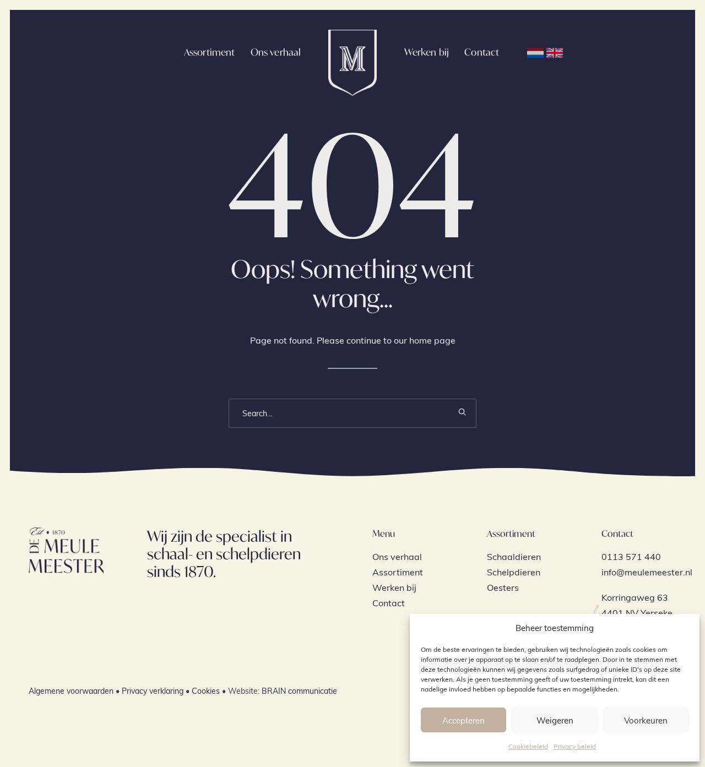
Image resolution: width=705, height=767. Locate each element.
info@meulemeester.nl (646, 572)
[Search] (352, 413)
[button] (462, 411)
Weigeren (554, 720)
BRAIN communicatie (299, 691)
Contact (481, 52)
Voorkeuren (646, 720)
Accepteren (463, 720)
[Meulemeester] (352, 52)
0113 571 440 (631, 556)
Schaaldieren (514, 556)
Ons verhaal (276, 52)
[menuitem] (209, 52)
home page (432, 340)
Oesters (503, 587)
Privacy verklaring (152, 691)
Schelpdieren (513, 572)
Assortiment (209, 52)
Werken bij (426, 52)
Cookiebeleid (528, 746)
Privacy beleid (575, 746)
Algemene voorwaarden (71, 691)
